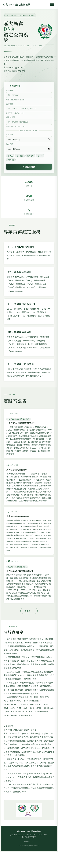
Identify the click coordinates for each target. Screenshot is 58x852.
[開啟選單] (52, 4)
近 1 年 (40, 156)
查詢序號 (9, 90)
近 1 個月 (20, 156)
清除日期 (11, 160)
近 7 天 (10, 156)
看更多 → (29, 610)
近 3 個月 (30, 156)
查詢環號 (9, 104)
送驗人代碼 (10, 117)
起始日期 (9, 134)
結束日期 (9, 144)
